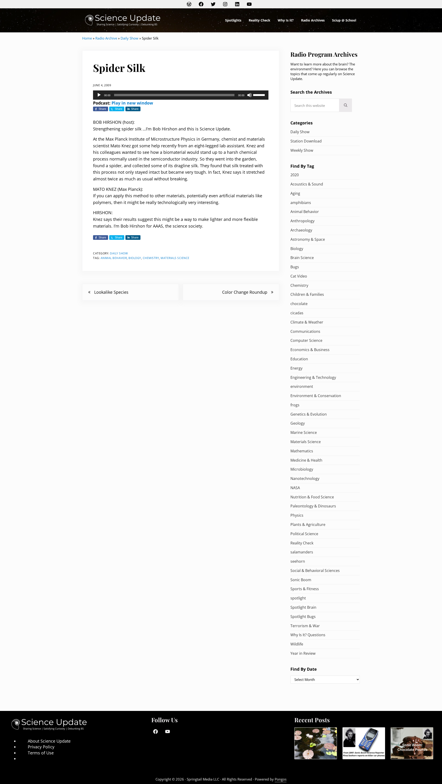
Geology (297, 423)
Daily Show (129, 38)
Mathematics (301, 451)
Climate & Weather (306, 322)
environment (301, 386)
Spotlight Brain (303, 607)
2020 (294, 174)
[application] (180, 95)
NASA (295, 487)
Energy (296, 368)
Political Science (304, 533)
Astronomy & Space (307, 239)
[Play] (99, 95)
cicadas (296, 312)
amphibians (300, 202)
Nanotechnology (304, 478)
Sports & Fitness (304, 588)
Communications (305, 331)
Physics (296, 515)
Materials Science (175, 258)
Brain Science (302, 257)
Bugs (294, 266)
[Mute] (249, 95)
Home (87, 38)
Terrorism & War (305, 625)
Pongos (280, 779)
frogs (294, 404)
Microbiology (301, 469)
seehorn (297, 561)
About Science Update (49, 741)
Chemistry (151, 258)
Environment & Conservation (315, 395)
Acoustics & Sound (306, 184)
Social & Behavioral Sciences (315, 570)
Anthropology (302, 220)
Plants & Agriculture (307, 524)
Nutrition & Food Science (312, 497)
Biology (134, 258)
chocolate (299, 303)
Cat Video (298, 276)
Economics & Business (310, 349)
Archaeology (301, 230)
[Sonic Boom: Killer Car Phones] (364, 743)
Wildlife (296, 644)
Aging (295, 193)
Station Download (306, 141)
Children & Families (307, 294)
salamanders (301, 552)
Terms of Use (41, 753)
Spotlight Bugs (303, 616)
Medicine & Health (306, 460)
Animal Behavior (114, 258)
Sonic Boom (300, 579)
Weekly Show (301, 150)
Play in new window (132, 103)
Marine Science (303, 432)
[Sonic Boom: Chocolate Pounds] (412, 743)
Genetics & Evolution (308, 414)
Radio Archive (106, 38)
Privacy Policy (41, 747)
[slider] (259, 94)
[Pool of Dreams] (316, 743)
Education (299, 358)
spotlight (298, 598)
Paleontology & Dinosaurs (313, 506)
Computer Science (306, 340)
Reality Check (301, 543)
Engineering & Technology (313, 377)
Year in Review (302, 653)
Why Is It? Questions (307, 634)
